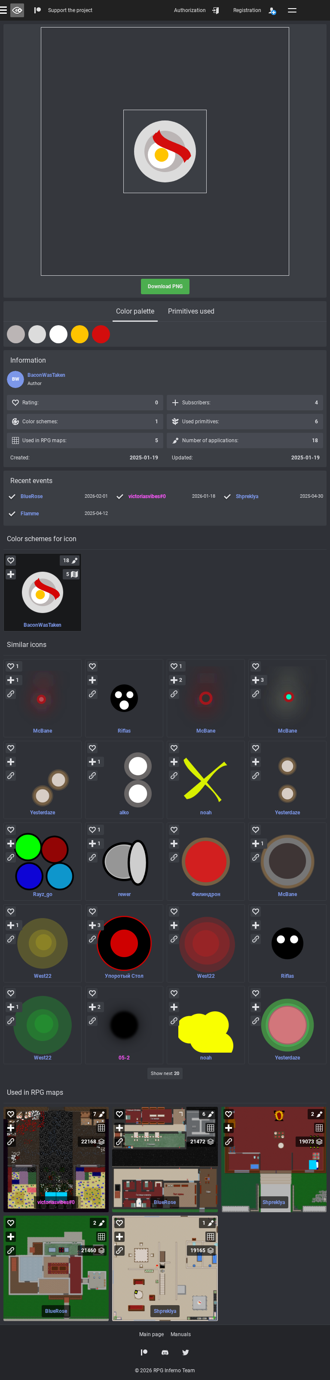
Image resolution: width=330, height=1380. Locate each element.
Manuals (181, 1334)
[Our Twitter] (185, 1352)
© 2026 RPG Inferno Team (165, 1370)
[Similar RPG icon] (42, 698)
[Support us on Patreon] (144, 1352)
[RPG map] (56, 1159)
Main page (151, 1334)
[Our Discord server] (165, 1352)
